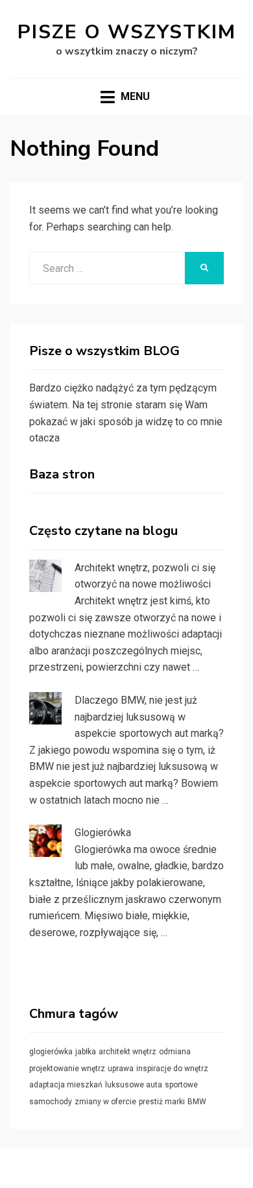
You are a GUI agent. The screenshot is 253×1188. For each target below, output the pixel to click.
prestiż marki (162, 1101)
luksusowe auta (133, 1084)
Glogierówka (103, 832)
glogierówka (51, 1051)
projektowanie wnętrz (67, 1068)
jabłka (85, 1051)
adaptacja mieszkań (65, 1084)
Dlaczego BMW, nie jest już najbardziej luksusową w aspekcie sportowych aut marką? (149, 716)
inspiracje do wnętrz (172, 1068)
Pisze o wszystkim (127, 32)
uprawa (121, 1068)
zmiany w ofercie (105, 1101)
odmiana (175, 1051)
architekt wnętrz (127, 1051)
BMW (196, 1101)
